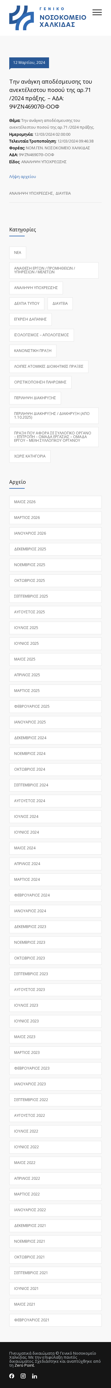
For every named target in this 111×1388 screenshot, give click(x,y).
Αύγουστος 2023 (29, 989)
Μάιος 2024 (24, 848)
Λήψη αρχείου (22, 176)
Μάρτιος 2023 (27, 1052)
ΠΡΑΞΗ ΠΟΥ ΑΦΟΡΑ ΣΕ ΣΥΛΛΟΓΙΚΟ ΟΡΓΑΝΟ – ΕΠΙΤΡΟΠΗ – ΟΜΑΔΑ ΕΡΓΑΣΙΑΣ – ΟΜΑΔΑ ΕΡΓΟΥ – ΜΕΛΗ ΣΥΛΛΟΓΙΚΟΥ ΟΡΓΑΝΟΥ (52, 436)
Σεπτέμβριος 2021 (31, 1272)
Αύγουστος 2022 (29, 1115)
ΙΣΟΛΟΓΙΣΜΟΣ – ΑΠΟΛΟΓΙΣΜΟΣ (41, 335)
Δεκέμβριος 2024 (30, 737)
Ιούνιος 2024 (26, 832)
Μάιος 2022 (24, 1162)
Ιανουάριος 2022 (30, 1209)
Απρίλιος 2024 (27, 863)
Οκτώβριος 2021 (29, 1257)
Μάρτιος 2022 (27, 1194)
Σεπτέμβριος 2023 (31, 973)
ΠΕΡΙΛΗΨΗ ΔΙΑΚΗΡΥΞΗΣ (35, 397)
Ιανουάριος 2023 (30, 1084)
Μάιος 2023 (24, 1036)
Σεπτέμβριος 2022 (31, 1099)
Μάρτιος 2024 (27, 879)
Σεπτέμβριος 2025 (31, 596)
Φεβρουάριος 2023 (32, 1068)
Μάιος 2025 (24, 659)
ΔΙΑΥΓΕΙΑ (63, 193)
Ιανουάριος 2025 (30, 722)
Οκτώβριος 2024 (29, 769)
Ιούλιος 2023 (26, 1005)
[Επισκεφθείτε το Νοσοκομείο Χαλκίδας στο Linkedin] (34, 1376)
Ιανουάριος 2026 (30, 533)
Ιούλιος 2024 (26, 816)
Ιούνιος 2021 (26, 1288)
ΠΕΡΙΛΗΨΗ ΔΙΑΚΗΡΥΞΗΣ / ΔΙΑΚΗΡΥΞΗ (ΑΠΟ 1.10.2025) (52, 415)
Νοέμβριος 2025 (29, 564)
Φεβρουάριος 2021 (32, 1320)
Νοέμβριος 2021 (29, 1241)
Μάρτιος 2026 (27, 517)
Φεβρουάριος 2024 (32, 895)
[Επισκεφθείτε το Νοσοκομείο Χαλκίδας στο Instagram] (23, 1376)
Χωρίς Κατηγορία (30, 456)
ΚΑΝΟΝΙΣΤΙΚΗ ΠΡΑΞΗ (32, 350)
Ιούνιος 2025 (26, 643)
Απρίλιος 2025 (27, 674)
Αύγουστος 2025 (29, 612)
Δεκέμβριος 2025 (30, 549)
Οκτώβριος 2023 (29, 958)
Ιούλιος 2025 (26, 627)
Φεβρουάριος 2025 (32, 706)
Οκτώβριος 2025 (29, 580)
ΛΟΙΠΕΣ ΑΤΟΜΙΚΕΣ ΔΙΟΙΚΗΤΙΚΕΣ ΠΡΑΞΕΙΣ (49, 366)
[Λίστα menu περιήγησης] (97, 18)
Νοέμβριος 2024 (29, 753)
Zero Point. (24, 1365)
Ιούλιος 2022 (26, 1131)
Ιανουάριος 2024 (30, 911)
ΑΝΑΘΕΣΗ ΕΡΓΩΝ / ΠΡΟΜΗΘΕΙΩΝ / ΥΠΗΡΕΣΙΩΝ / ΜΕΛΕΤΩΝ (44, 270)
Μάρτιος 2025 (27, 690)
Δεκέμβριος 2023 (30, 926)
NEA (17, 252)
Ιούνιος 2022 (26, 1147)
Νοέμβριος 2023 (29, 942)
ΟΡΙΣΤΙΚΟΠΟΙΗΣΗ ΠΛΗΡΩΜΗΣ (40, 382)
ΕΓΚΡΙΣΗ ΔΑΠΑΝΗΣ (30, 319)
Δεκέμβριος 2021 (30, 1225)
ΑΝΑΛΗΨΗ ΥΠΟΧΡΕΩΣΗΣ (31, 193)
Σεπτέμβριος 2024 (31, 785)
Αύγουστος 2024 (29, 800)
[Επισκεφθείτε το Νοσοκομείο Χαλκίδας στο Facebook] (11, 1376)
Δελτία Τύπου (26, 303)
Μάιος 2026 (24, 501)
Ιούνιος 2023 (26, 1021)
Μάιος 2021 (24, 1304)
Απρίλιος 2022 (27, 1178)
